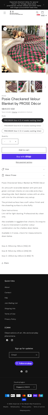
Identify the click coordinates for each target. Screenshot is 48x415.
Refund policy (15, 407)
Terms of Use (10, 314)
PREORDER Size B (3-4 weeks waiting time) (23, 126)
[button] (4, 12)
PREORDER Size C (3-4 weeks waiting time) (22, 131)
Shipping (14, 112)
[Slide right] (45, 87)
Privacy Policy (10, 319)
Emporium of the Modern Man (23, 404)
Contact (8, 292)
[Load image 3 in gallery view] (36, 86)
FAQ (6, 298)
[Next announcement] (43, 4)
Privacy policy (26, 407)
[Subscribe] (36, 355)
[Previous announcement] (4, 4)
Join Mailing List (11, 303)
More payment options (24, 162)
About (7, 287)
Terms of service (39, 407)
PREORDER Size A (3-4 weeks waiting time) (22, 120)
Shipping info (10, 308)
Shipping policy (25, 410)
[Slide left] (2, 87)
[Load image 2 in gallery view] (24, 86)
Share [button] (6, 263)
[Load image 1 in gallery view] (11, 86)
